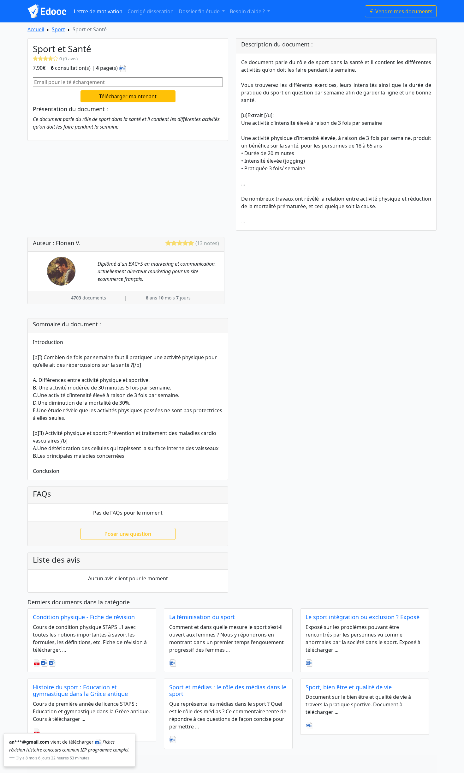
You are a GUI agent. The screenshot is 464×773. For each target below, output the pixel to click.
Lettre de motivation (98, 11)
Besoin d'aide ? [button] (248, 11)
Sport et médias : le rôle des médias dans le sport (227, 690)
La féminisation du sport (202, 617)
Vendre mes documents (403, 11)
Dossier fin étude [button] (200, 11)
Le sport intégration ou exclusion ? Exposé (362, 617)
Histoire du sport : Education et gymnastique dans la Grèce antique (80, 690)
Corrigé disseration (151, 11)
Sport (58, 29)
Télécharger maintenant (128, 96)
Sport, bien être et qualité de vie (349, 687)
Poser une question (127, 533)
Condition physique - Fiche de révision (84, 617)
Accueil (35, 29)
